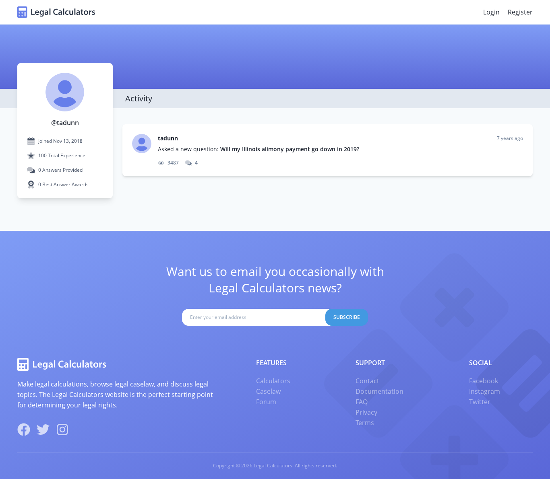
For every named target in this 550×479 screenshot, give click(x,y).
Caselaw (268, 391)
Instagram (484, 391)
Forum (266, 401)
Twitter (479, 401)
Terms (365, 422)
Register (520, 12)
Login (491, 12)
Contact (367, 380)
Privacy (366, 412)
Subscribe (346, 317)
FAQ (362, 401)
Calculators (273, 380)
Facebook (483, 380)
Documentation (379, 391)
